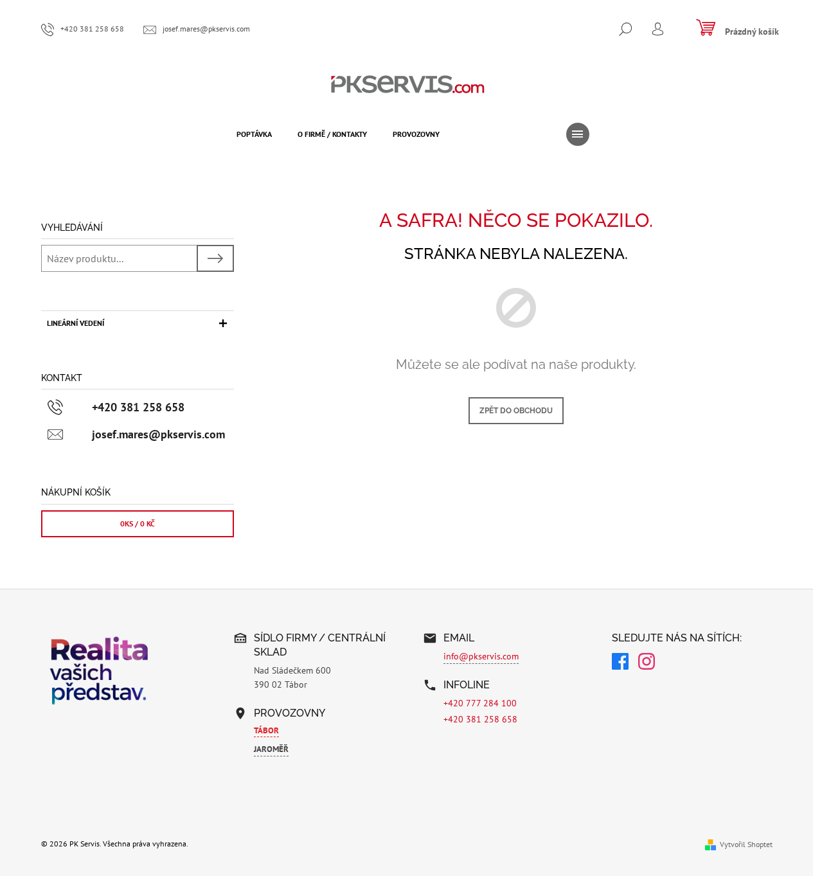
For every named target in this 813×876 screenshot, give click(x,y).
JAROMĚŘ (271, 749)
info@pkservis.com (481, 656)
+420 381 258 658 (480, 719)
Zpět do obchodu (516, 410)
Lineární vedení (75, 323)
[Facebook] (620, 663)
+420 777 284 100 (480, 703)
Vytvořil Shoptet (746, 844)
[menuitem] (254, 134)
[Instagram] (646, 663)
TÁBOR (266, 730)
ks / (137, 523)
